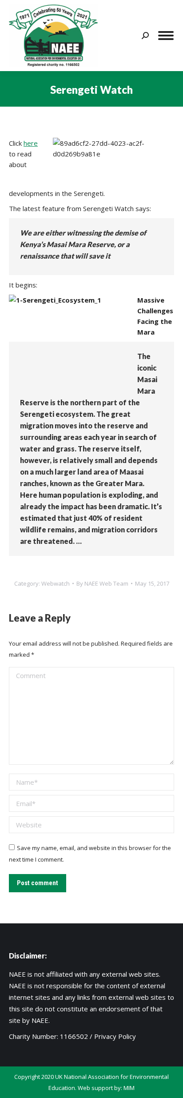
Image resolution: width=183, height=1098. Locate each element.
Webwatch (55, 583)
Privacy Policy (115, 1036)
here (31, 143)
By (102, 583)
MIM (129, 1088)
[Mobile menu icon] (166, 35)
